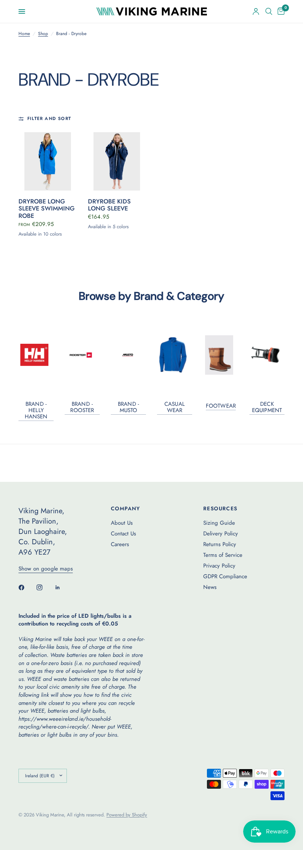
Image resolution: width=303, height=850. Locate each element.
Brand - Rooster (82, 407)
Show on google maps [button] (45, 569)
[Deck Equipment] (267, 354)
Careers (120, 544)
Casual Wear (174, 407)
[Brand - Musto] (128, 355)
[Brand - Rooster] (82, 355)
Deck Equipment (267, 407)
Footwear (221, 406)
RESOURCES (220, 508)
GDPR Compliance (225, 576)
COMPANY (125, 508)
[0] (280, 11)
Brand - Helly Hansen (36, 410)
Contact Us (123, 533)
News (210, 587)
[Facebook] (26, 587)
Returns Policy (219, 544)
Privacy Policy (219, 566)
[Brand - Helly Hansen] (36, 355)
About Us (122, 523)
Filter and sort (49, 119)
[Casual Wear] (174, 355)
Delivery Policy (220, 533)
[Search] (269, 11)
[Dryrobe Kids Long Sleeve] (117, 161)
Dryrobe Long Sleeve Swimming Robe (46, 209)
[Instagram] (45, 587)
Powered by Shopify (126, 814)
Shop (43, 34)
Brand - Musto (128, 407)
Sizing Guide (219, 523)
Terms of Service (222, 555)
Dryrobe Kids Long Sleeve (109, 205)
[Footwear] (220, 355)
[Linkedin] (63, 587)
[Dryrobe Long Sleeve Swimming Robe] (47, 161)
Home (24, 34)
